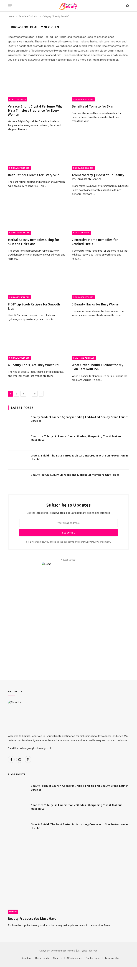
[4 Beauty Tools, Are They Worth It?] (36, 344)
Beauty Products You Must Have (32, 919)
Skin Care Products (83, 99)
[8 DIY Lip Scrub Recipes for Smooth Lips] (36, 283)
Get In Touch (42, 958)
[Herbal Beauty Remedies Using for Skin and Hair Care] (36, 219)
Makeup (13, 912)
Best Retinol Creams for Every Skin (33, 175)
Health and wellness (84, 358)
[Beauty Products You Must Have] (68, 879)
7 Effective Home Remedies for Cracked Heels (95, 242)
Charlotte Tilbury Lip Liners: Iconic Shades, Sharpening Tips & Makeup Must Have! (76, 438)
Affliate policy (74, 958)
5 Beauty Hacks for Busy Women (96, 304)
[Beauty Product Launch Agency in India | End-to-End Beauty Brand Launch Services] (17, 421)
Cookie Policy (93, 958)
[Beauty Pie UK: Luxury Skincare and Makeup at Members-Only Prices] (17, 479)
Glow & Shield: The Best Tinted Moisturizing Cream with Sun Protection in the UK (79, 457)
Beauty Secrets (17, 99)
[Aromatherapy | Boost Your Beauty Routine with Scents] (100, 154)
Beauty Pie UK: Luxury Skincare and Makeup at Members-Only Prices (75, 474)
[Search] (127, 6)
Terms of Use (112, 958)
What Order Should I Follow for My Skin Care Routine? (97, 367)
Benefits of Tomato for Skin (92, 106)
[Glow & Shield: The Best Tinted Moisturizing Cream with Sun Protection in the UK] (17, 460)
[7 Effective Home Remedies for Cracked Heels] (100, 219)
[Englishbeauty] (68, 6)
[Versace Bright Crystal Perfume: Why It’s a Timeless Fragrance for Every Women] (36, 85)
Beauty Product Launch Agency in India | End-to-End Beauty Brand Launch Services (79, 418)
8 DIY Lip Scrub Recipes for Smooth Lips (34, 306)
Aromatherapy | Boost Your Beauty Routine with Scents (98, 177)
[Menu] (10, 6)
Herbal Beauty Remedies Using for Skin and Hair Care (33, 242)
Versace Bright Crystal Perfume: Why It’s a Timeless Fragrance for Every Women (35, 110)
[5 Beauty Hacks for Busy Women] (100, 283)
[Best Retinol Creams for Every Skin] (36, 154)
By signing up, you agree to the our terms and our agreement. (70, 541)
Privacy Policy (90, 541)
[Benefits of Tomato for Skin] (100, 85)
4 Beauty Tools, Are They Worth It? (33, 365)
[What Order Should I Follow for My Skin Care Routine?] (100, 344)
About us (26, 958)
